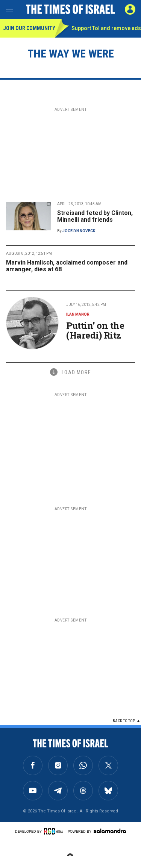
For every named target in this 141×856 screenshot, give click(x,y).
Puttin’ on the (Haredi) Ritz (95, 330)
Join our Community (29, 28)
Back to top (124, 721)
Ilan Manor (77, 314)
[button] (130, 9)
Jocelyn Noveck (78, 231)
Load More (76, 372)
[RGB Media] (54, 831)
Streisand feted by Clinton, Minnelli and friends (95, 216)
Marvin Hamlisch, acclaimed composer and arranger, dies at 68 (66, 266)
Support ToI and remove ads (106, 28)
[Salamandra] (110, 831)
